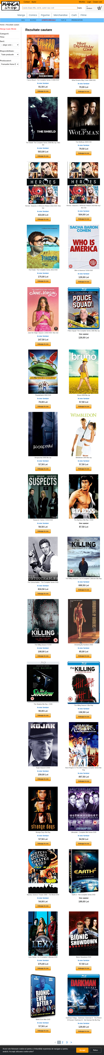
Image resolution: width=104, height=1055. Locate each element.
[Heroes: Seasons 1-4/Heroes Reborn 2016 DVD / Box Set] (43, 183)
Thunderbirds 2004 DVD (43, 395)
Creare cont (97, 2)
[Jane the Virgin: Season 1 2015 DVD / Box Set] (43, 309)
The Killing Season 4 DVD (43, 645)
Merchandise (61, 15)
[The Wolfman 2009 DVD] (83, 119)
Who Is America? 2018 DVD (83, 270)
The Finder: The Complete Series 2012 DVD (43, 270)
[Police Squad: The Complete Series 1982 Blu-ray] (83, 308)
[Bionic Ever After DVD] (43, 996)
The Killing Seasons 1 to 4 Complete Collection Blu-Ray (84, 578)
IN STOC (33, 20)
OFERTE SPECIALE (49, 20)
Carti (74, 15)
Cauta (79, 8)
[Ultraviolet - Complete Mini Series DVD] (83, 809)
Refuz (95, 1050)
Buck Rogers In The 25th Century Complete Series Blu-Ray (83, 769)
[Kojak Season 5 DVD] (43, 744)
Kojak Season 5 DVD (43, 768)
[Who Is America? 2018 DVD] (83, 247)
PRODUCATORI (77, 20)
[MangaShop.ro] (10, 10)
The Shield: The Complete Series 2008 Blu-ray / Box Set (43, 144)
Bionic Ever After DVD (43, 1019)
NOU (23, 20)
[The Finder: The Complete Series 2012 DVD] (43, 247)
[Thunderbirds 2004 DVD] (43, 372)
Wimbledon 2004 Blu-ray (84, 457)
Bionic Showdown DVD (83, 957)
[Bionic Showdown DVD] (83, 933)
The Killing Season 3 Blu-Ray (83, 705)
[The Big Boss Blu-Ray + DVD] (83, 496)
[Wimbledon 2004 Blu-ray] (83, 434)
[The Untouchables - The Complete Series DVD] (43, 559)
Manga (21, 15)
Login (89, 2)
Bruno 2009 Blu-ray (83, 395)
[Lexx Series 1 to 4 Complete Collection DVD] (43, 933)
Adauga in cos (43, 91)
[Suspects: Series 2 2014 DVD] (43, 496)
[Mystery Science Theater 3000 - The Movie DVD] (43, 871)
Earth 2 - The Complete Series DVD (83, 894)
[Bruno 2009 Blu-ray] (83, 372)
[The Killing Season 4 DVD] (43, 621)
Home (2, 25)
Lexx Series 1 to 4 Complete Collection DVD (43, 957)
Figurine (45, 15)
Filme (84, 15)
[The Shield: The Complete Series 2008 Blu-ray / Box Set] (43, 119)
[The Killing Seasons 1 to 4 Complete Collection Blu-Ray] (83, 557)
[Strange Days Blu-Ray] (43, 809)
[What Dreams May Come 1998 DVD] (83, 57)
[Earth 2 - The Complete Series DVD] (83, 871)
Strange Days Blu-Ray (43, 832)
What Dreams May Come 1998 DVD (84, 80)
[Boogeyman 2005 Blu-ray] (43, 434)
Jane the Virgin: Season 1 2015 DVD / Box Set (43, 333)
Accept (82, 1050)
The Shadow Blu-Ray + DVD (43, 704)
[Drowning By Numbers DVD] (83, 621)
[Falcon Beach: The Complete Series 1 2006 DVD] (43, 56)
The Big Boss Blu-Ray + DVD (83, 520)
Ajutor (34, 2)
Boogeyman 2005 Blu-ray (43, 457)
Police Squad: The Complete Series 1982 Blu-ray (84, 331)
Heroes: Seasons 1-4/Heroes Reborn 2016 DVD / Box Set (43, 207)
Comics (33, 15)
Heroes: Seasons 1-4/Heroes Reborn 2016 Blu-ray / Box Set (83, 207)
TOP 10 (63, 20)
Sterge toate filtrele (8, 29)
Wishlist (82, 2)
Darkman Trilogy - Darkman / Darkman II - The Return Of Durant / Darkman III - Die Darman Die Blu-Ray (84, 1019)
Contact (27, 2)
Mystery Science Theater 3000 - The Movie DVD (43, 894)
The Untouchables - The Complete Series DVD (43, 582)
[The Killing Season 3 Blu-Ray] (83, 683)
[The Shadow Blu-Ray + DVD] (43, 682)
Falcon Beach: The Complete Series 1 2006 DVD (43, 80)
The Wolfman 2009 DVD (84, 142)
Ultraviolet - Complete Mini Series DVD (83, 832)
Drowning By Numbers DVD (83, 645)
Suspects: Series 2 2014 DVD (43, 520)
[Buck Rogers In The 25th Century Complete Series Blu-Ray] (83, 744)
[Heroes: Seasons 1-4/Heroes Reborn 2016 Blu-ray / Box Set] (83, 183)
